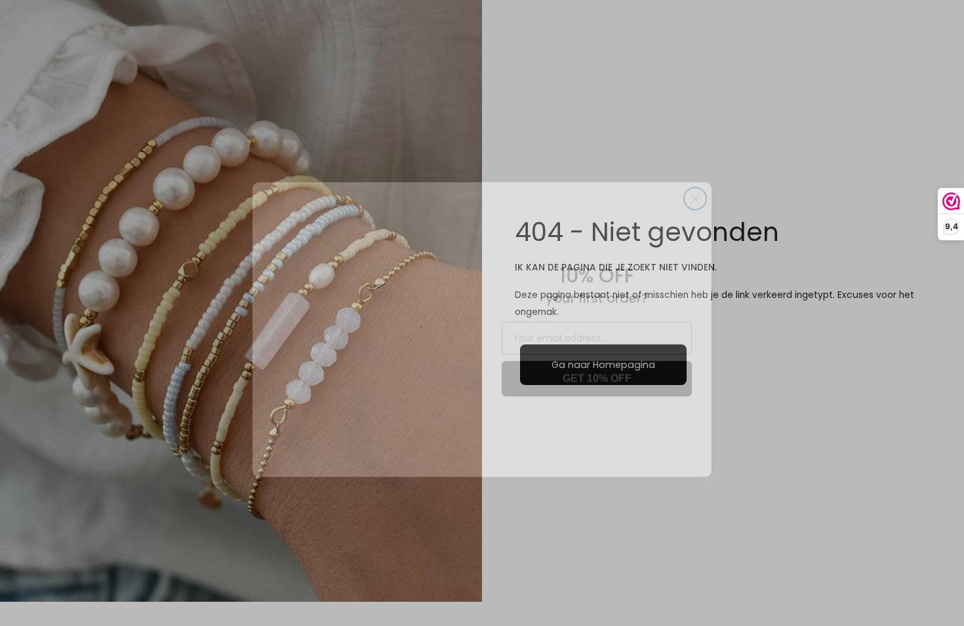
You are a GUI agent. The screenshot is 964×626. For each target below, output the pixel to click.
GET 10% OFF (597, 361)
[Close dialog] (695, 182)
